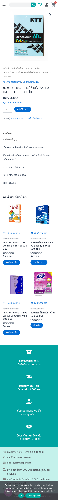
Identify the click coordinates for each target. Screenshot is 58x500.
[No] (54, 490)
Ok (21, 495)
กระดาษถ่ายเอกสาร (12, 82)
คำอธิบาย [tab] (7, 133)
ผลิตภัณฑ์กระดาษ (20, 68)
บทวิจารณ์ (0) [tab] (10, 139)
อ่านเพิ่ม (36, 325)
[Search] (33, 5)
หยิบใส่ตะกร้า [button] (11, 262)
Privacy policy (33, 495)
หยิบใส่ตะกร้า (22, 109)
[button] (3, 4)
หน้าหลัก (6, 68)
